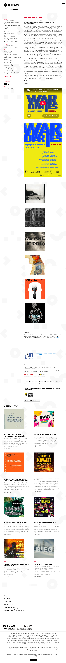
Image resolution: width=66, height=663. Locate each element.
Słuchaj (57, 337)
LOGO (5, 597)
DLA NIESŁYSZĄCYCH (9, 607)
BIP (5, 595)
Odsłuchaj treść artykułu (33, 400)
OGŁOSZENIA (7, 601)
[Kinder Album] (35, 274)
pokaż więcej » (7, 448)
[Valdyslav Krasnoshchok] (35, 203)
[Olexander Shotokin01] (35, 322)
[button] (64, 16)
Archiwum (7, 598)
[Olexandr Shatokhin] (35, 298)
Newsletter (7, 603)
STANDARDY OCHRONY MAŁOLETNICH (14, 610)
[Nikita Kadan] (35, 250)
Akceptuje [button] (33, 660)
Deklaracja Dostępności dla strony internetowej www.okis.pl (23, 609)
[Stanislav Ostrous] (35, 227)
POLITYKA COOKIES (9, 604)
